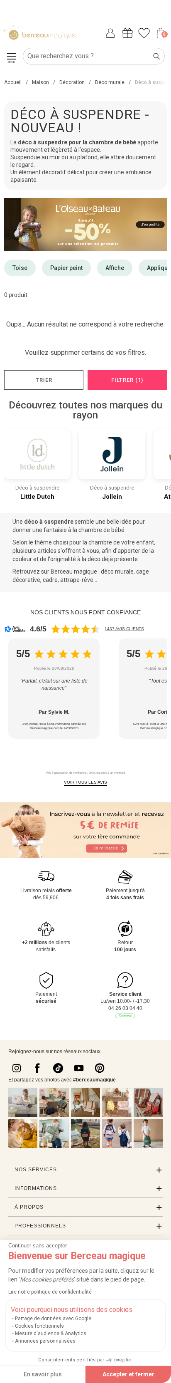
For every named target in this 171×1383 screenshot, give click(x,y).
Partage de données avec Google (53, 1318)
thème (43, 542)
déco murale (117, 571)
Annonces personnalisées (45, 1341)
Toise (19, 268)
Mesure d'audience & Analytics (50, 1333)
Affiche (114, 268)
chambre (90, 530)
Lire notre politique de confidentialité (50, 1292)
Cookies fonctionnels (39, 1326)
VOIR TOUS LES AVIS (85, 782)
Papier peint (66, 268)
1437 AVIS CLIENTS (124, 628)
